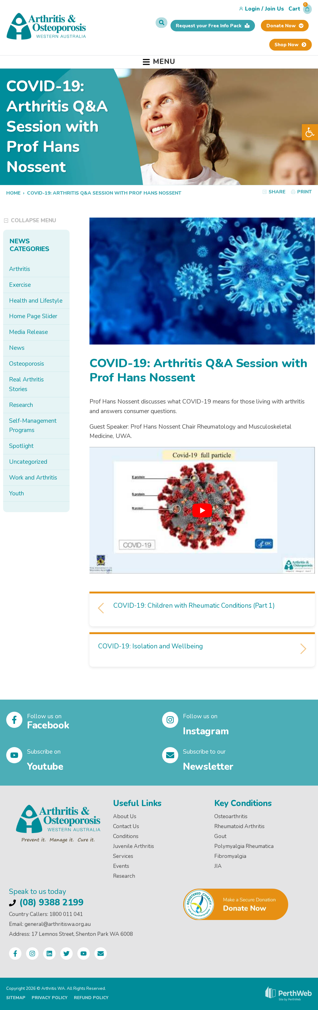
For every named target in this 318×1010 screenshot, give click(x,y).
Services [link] (123, 856)
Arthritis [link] (19, 269)
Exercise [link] (20, 285)
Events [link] (121, 866)
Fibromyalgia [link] (230, 856)
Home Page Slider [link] (33, 316)
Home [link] (13, 193)
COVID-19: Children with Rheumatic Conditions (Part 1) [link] (193, 605)
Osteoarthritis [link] (231, 816)
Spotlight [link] (21, 446)
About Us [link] (124, 816)
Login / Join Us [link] (264, 8)
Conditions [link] (126, 836)
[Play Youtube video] (202, 510)
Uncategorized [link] (28, 462)
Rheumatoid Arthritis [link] (239, 826)
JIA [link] (218, 866)
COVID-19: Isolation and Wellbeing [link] (151, 646)
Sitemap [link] (15, 998)
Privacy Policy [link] (50, 998)
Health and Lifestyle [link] (35, 301)
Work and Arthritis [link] (33, 478)
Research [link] (21, 405)
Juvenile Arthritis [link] (133, 846)
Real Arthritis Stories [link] (26, 384)
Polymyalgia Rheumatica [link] (244, 846)
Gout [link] (220, 836)
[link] (310, 132)
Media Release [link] (28, 332)
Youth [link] (16, 493)
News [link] (17, 348)
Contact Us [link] (126, 826)
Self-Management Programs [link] (33, 426)
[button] (300, 10)
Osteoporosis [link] (26, 364)
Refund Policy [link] (91, 998)
